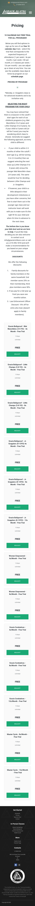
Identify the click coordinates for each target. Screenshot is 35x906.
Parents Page (17, 843)
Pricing (17, 815)
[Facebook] (15, 865)
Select (17, 354)
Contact (17, 819)
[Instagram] (19, 865)
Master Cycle (17, 832)
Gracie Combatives (18, 827)
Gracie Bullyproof (17, 829)
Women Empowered (17, 831)
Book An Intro (17, 817)
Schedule (17, 813)
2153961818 (20, 5)
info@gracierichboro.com (19, 2)
